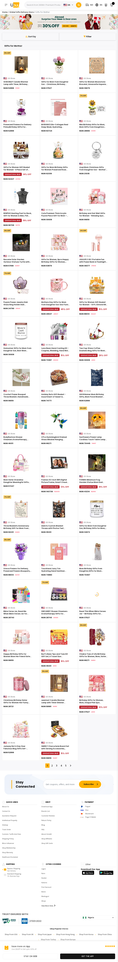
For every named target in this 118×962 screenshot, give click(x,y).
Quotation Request (9, 816)
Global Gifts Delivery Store (21, 12)
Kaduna (44, 883)
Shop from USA (11, 934)
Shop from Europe (68, 939)
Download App (47, 807)
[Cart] (112, 5)
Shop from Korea (86, 934)
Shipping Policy (8, 839)
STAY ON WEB (30, 956)
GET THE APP (87, 956)
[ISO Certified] (29, 921)
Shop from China (105, 934)
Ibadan (44, 878)
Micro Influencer (8, 843)
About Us (5, 807)
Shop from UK (27, 934)
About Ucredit (46, 834)
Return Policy (46, 820)
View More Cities (47, 906)
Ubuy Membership (9, 848)
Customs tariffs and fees (11, 834)
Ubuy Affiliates (46, 839)
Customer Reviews (48, 816)
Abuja (43, 901)
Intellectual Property (9, 820)
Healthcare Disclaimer (10, 857)
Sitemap (5, 825)
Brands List (45, 811)
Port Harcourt (46, 887)
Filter (89, 36)
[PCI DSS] (9, 921)
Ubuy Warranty (7, 852)
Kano (43, 873)
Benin (43, 892)
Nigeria (90, 917)
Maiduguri (45, 896)
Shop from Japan (45, 934)
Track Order (6, 830)
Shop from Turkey (48, 939)
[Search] (78, 5)
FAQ (42, 830)
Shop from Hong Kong (65, 934)
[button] (106, 5)
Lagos (43, 869)
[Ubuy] (16, 5)
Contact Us (6, 811)
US (69, 5)
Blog (43, 825)
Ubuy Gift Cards (47, 843)
